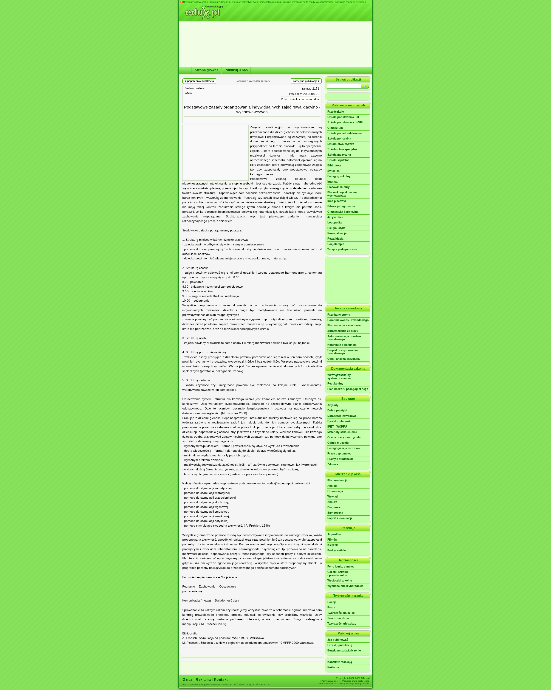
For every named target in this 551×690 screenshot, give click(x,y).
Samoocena (335, 512)
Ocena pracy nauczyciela (344, 437)
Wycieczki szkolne (339, 580)
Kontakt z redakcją (339, 662)
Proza (331, 607)
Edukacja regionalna (341, 206)
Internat (332, 181)
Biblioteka (334, 165)
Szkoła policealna (339, 138)
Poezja (331, 602)
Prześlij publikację (339, 645)
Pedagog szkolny (338, 176)
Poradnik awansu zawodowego (348, 320)
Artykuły (332, 405)
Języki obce (335, 217)
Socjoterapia (335, 244)
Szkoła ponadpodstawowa (344, 133)
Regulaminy (335, 383)
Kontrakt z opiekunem (342, 344)
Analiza (332, 502)
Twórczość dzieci (338, 618)
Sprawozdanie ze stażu (342, 330)
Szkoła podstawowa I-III (343, 117)
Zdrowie (332, 464)
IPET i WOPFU (337, 426)
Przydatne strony (338, 314)
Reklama (333, 667)
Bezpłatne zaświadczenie (344, 650)
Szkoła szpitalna (338, 160)
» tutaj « (362, 2)
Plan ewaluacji (337, 480)
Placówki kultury (338, 187)
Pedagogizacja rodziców (343, 448)
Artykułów (334, 534)
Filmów (332, 539)
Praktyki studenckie (340, 459)
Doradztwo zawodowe (341, 415)
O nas (188, 679)
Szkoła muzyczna (339, 154)
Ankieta (332, 485)
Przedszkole (335, 111)
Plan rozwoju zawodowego (345, 325)
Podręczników (336, 550)
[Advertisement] (215, 153)
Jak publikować (337, 639)
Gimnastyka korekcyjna (342, 211)
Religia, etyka (336, 227)
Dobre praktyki (337, 410)
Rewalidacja (335, 238)
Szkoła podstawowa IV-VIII (345, 122)
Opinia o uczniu (338, 442)
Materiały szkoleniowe (342, 432)
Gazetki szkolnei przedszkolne (337, 573)
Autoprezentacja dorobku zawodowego (344, 338)
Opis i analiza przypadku (344, 358)
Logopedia (334, 222)
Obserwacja (335, 491)
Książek (332, 545)
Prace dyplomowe (339, 453)
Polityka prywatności (331, 681)
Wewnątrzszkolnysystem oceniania (339, 376)
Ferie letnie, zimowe (340, 566)
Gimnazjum (335, 127)
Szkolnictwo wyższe (340, 144)
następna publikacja (306, 81)
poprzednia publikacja (199, 81)
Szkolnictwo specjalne (304, 99)
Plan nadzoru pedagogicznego (347, 389)
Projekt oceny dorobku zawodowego (342, 352)
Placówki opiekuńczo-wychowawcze (342, 194)
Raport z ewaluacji (339, 518)
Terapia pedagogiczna (342, 249)
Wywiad (332, 496)
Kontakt (221, 679)
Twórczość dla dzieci (341, 612)
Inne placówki (336, 201)
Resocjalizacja (337, 233)
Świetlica (333, 170)
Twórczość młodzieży (341, 623)
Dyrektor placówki (339, 421)
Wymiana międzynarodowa (345, 586)
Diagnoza (333, 507)
